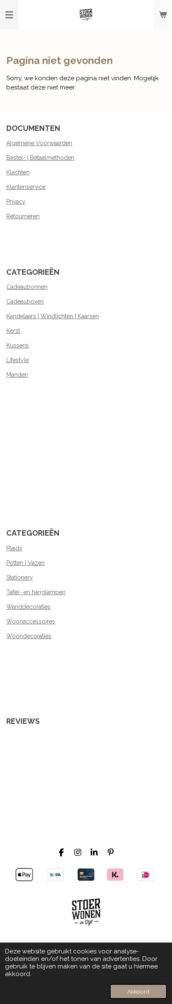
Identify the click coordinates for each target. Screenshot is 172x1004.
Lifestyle (17, 360)
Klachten (18, 172)
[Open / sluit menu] (9, 14)
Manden (17, 374)
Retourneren (23, 216)
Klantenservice (26, 187)
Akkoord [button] (138, 991)
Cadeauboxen (25, 301)
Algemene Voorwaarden (39, 143)
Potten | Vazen (25, 562)
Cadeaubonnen (27, 287)
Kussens (17, 345)
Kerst (13, 330)
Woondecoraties (28, 636)
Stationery (19, 577)
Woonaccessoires (30, 621)
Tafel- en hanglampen (36, 592)
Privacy (15, 201)
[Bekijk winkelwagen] (163, 14)
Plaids (14, 548)
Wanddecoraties (28, 606)
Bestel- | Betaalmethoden (40, 157)
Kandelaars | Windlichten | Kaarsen (52, 316)
